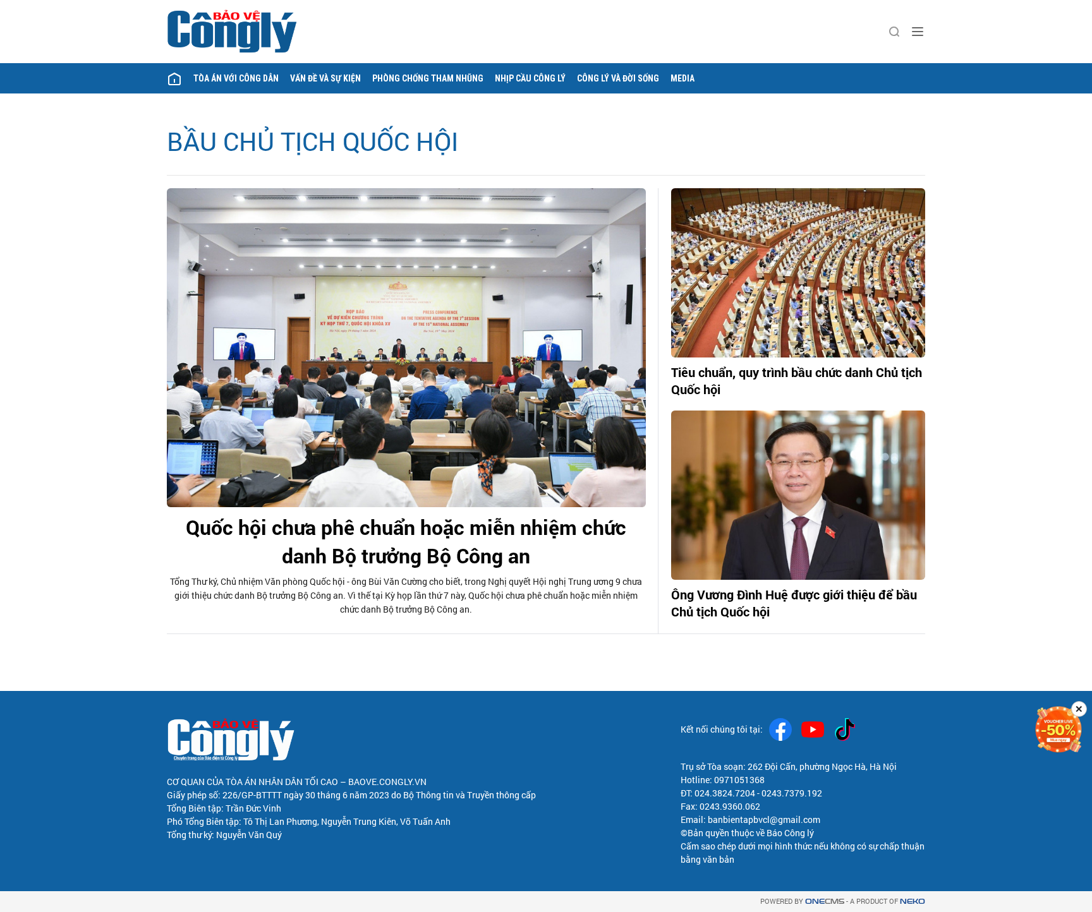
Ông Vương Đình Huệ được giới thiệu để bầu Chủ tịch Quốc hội (794, 603)
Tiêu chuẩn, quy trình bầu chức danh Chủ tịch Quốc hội (796, 380)
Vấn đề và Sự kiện (325, 78)
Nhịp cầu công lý (530, 78)
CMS (824, 901)
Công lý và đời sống (618, 78)
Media (682, 78)
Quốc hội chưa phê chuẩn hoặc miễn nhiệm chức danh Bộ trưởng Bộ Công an (406, 541)
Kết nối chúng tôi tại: (722, 729)
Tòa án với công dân (236, 78)
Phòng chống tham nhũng (427, 78)
